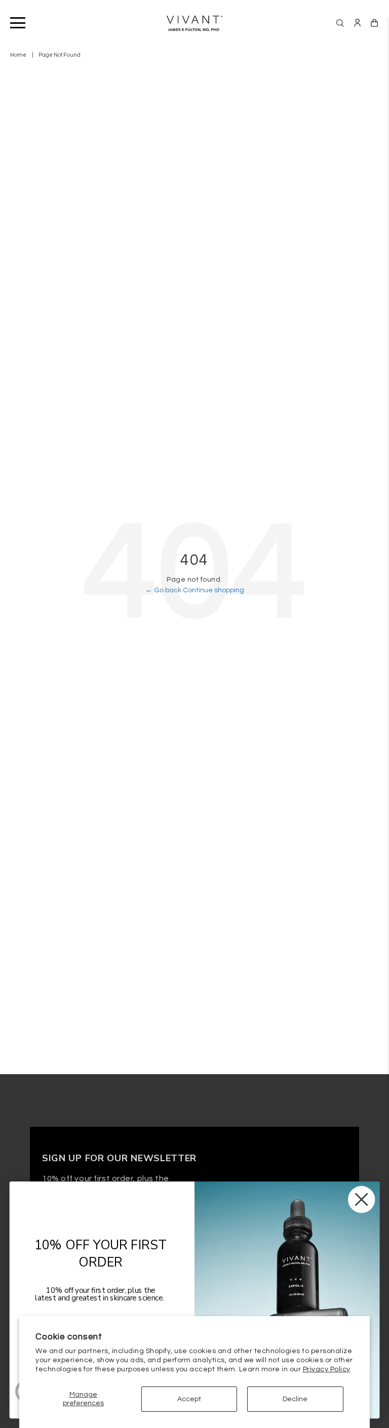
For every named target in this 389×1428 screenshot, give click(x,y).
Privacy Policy (327, 1369)
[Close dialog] (361, 1199)
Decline (295, 1399)
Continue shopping (213, 590)
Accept (189, 1399)
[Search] (340, 23)
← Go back (164, 590)
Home (18, 55)
